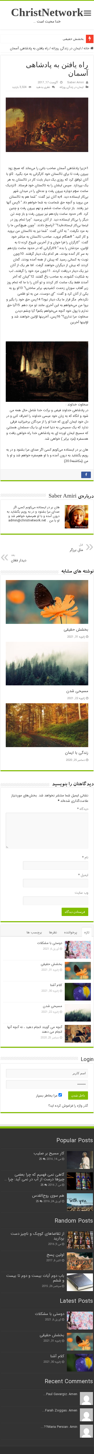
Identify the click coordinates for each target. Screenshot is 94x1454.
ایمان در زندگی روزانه (66, 48)
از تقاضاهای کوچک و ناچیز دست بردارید (37, 1236)
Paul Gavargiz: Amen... (60, 1394)
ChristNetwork (47, 12)
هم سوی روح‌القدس (48, 1196)
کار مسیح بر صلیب (49, 1153)
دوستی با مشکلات (49, 943)
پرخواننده (70, 932)
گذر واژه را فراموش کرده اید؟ (68, 1105)
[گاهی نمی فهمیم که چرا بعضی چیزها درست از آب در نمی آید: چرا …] (80, 1181)
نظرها (53, 932)
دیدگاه (82, 809)
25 (40, 1159)
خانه (87, 48)
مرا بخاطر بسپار (47, 1095)
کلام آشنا (56, 985)
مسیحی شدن (77, 691)
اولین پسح (55, 1255)
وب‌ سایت (81, 892)
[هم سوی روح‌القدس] (80, 1202)
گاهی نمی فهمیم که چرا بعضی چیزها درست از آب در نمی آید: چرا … (34, 1177)
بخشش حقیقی (73, 39)
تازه (86, 932)
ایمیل (83, 875)
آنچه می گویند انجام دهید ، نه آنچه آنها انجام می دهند (34, 1029)
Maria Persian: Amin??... (59, 1427)
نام (85, 857)
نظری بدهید (43, 87)
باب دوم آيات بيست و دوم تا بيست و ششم (35, 1278)
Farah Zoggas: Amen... (59, 1410)
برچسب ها (34, 932)
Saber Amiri (75, 82)
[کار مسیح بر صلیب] (80, 1160)
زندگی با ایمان (76, 753)
